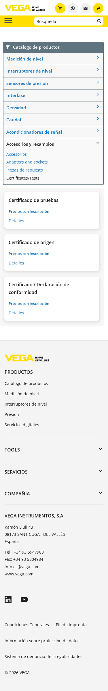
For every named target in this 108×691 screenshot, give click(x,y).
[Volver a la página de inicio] (27, 357)
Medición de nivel (24, 59)
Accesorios (16, 154)
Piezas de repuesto (24, 170)
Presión (12, 414)
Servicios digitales (22, 424)
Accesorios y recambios (30, 144)
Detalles (16, 220)
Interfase (15, 95)
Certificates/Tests (22, 178)
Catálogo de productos (26, 383)
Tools (12, 450)
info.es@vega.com (22, 566)
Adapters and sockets (27, 162)
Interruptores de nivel (29, 71)
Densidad (16, 107)
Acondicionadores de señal (34, 132)
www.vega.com (19, 574)
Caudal (13, 119)
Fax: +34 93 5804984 (24, 559)
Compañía (17, 493)
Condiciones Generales (27, 624)
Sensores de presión (27, 83)
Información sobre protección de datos (42, 640)
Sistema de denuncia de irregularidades (43, 656)
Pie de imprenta (71, 624)
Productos (19, 372)
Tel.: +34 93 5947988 (24, 552)
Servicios (16, 472)
